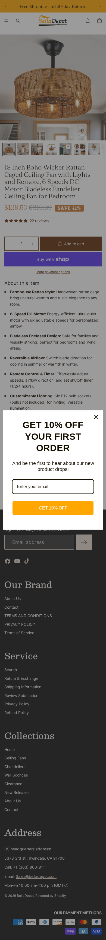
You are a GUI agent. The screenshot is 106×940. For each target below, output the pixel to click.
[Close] (96, 416)
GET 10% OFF (53, 508)
